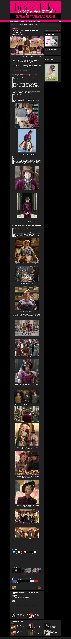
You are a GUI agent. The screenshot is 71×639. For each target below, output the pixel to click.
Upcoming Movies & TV (32, 21)
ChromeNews (47, 638)
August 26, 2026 (36, 627)
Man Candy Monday (19, 631)
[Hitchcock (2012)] (30, 615)
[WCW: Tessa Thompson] (30, 626)
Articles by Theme (24, 21)
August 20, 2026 (53, 634)
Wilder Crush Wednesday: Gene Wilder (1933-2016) (26, 574)
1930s (15, 577)
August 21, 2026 (36, 634)
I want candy (37, 577)
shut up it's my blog (33, 578)
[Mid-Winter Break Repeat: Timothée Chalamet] (36, 570)
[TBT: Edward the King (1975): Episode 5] (47, 632)
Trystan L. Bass (15, 34)
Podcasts (38, 21)
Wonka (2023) (20, 579)
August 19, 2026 (36, 616)
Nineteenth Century (52, 630)
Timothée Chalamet (26, 62)
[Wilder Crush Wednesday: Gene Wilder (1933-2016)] (26, 570)
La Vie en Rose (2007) (20, 615)
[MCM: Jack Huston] (13, 632)
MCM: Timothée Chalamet (15, 573)
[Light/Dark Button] (59, 21)
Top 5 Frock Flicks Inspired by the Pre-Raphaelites (38, 633)
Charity (16, 595)
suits (36, 578)
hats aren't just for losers (32, 577)
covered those (17, 70)
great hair (27, 577)
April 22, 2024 (20, 34)
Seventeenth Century (19, 624)
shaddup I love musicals (27, 578)
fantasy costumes (24, 577)
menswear (18, 578)
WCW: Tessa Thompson (38, 626)
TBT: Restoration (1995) (21, 626)
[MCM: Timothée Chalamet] (16, 570)
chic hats (20, 577)
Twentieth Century (15, 28)
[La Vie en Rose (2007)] (13, 615)
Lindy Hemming (26, 74)
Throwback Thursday (19, 625)
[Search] (60, 21)
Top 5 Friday (35, 631)
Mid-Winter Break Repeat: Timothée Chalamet (36, 574)
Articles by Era (16, 21)
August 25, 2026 (20, 616)
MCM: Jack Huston (20, 632)
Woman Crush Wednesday (37, 625)
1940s (17, 577)
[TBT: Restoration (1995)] (13, 626)
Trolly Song (29, 523)
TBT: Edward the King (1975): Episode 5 (54, 633)
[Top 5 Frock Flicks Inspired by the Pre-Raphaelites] (30, 632)
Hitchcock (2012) (36, 615)
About (11, 21)
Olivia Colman (15, 221)
